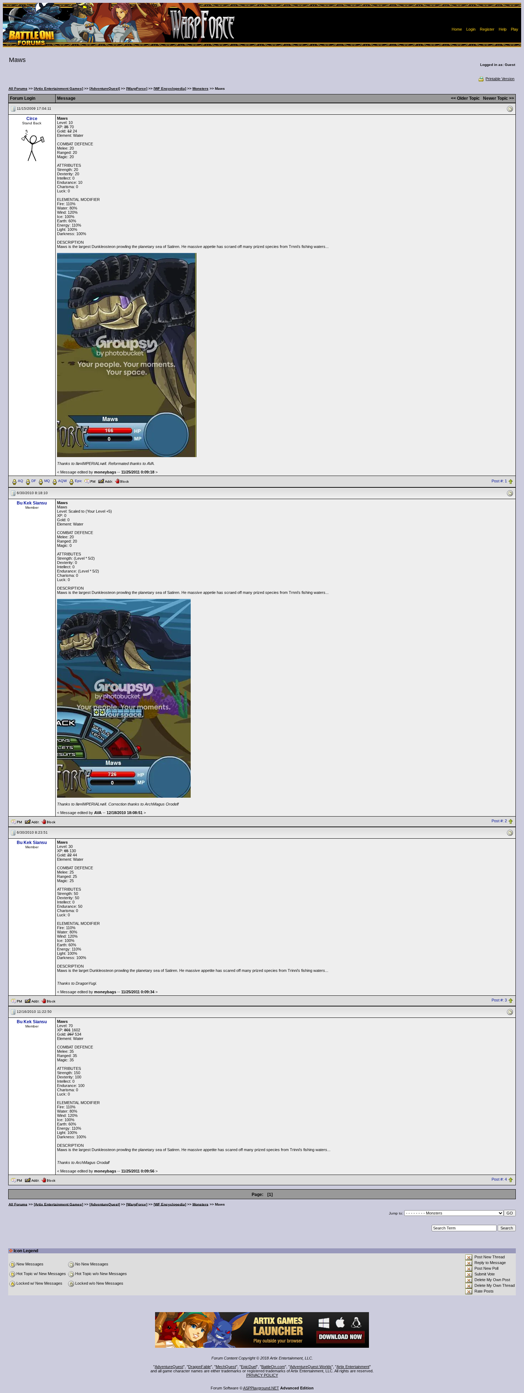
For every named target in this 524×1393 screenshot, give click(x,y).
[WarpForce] (136, 88)
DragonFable (199, 1366)
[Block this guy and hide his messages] (121, 480)
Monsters (200, 88)
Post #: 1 (499, 481)
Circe (31, 118)
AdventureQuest (169, 1366)
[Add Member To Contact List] (105, 480)
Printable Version (500, 79)
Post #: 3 (499, 1000)
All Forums (18, 88)
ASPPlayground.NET (261, 1388)
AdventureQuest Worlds (311, 1366)
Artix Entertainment (353, 1366)
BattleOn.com (273, 1366)
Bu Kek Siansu (32, 503)
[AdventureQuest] (104, 88)
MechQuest (226, 1366)
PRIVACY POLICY (262, 1375)
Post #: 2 (499, 821)
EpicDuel (248, 1366)
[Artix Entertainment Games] (58, 88)
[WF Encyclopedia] (170, 88)
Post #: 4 (499, 1179)
